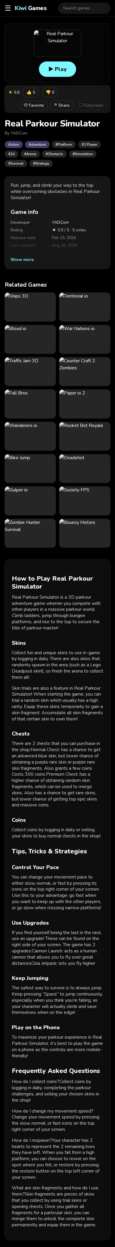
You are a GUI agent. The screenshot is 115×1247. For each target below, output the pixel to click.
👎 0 (50, 92)
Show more (22, 259)
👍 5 (31, 92)
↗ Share (61, 105)
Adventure (37, 144)
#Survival (16, 163)
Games (31, 8)
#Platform (63, 144)
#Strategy (41, 163)
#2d (11, 154)
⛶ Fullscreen (91, 105)
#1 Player (89, 144)
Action (13, 144)
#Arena (30, 154)
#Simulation (83, 154)
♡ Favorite (34, 105)
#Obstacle (54, 154)
